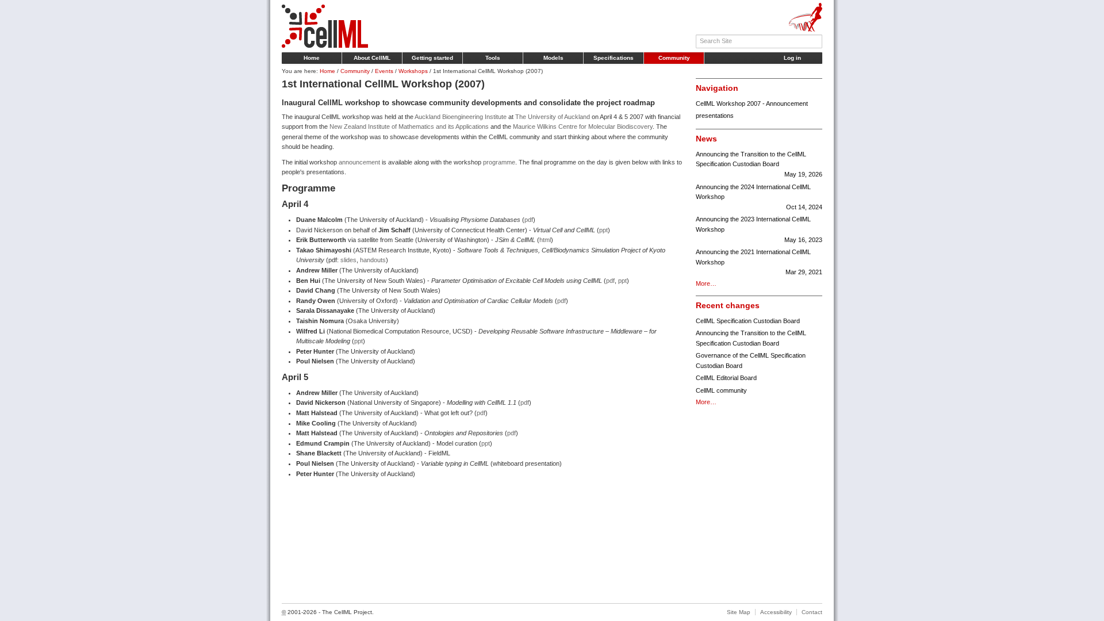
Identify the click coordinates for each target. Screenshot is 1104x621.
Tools (492, 58)
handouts (373, 259)
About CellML (372, 58)
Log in (792, 58)
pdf (528, 219)
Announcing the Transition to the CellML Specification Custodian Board (759, 164)
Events (384, 71)
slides (348, 259)
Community (674, 58)
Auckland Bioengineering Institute (461, 116)
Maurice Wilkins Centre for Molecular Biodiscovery (583, 126)
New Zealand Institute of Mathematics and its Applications (409, 126)
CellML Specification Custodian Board (748, 320)
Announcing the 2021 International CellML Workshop (759, 261)
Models (553, 58)
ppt (603, 230)
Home (312, 58)
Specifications (613, 58)
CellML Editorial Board (726, 377)
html (545, 239)
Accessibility (776, 612)
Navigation (717, 88)
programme (499, 162)
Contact (812, 612)
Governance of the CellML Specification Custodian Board (751, 360)
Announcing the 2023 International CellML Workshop (759, 229)
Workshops (413, 71)
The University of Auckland (552, 116)
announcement (359, 162)
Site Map (738, 612)
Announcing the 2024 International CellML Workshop (759, 196)
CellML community (721, 390)
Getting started (432, 58)
